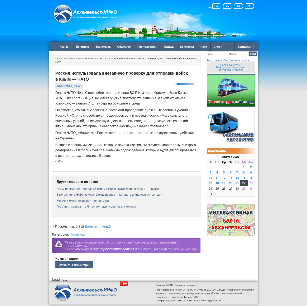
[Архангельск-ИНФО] (85, 13)
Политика (82, 46)
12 (224, 177)
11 (217, 177)
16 (251, 177)
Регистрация (214, 60)
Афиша (169, 46)
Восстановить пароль (236, 60)
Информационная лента (231, 67)
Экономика (102, 46)
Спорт (218, 46)
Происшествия (147, 46)
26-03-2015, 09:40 (69, 86)
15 (244, 177)
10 (210, 177)
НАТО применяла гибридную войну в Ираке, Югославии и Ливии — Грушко (108, 188)
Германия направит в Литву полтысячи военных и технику (96, 206)
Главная (63, 46)
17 (210, 183)
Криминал (187, 46)
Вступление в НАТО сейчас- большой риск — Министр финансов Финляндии (109, 194)
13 (230, 177)
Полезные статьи (230, 64)
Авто (203, 46)
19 (224, 183)
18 (217, 183)
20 (230, 183)
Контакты (244, 46)
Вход (253, 53)
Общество (124, 46)
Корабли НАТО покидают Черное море (83, 200)
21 (237, 183)
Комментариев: (98, 226)
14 (237, 177)
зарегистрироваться (117, 248)
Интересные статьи (231, 69)
